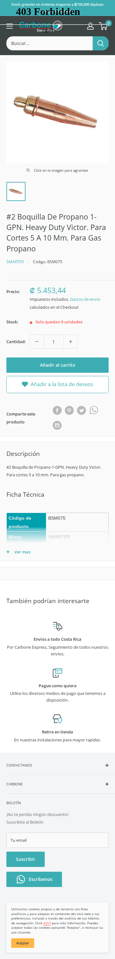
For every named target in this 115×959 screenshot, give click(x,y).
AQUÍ (47, 923)
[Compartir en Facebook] (57, 410)
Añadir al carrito (57, 365)
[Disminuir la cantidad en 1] (36, 341)
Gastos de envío (85, 299)
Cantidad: (16, 341)
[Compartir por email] (57, 425)
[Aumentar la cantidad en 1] (70, 341)
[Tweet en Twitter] (81, 410)
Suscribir (25, 859)
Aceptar (22, 943)
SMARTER (15, 261)
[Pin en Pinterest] (69, 410)
